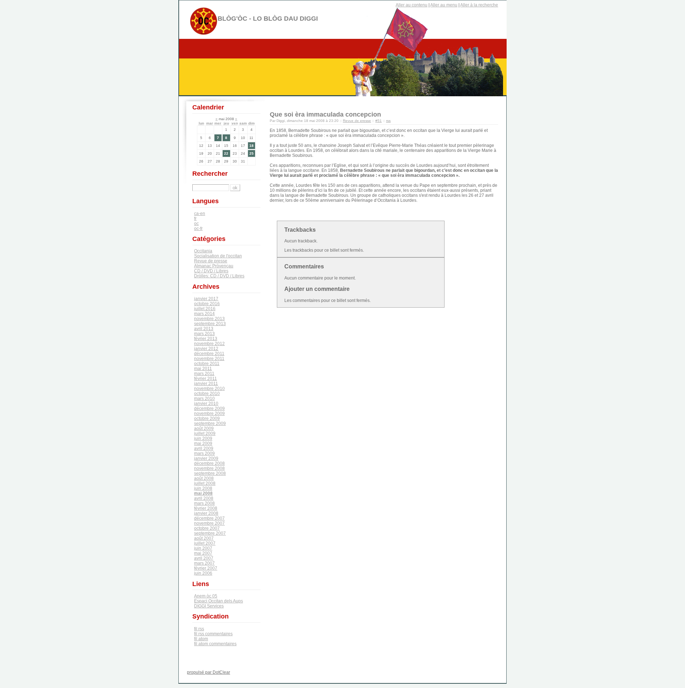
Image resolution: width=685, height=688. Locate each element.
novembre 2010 (209, 388)
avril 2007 (203, 558)
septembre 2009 (210, 423)
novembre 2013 (209, 318)
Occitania (203, 250)
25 (251, 153)
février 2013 (205, 338)
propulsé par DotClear (208, 672)
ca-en (199, 213)
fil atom (201, 638)
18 (251, 146)
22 (226, 153)
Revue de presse (357, 121)
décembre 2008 (209, 463)
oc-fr (198, 228)
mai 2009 (203, 443)
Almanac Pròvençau (213, 265)
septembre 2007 (210, 533)
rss (388, 121)
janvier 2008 (206, 513)
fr (195, 218)
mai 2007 (203, 553)
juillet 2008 (204, 483)
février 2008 (205, 508)
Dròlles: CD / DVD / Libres (219, 275)
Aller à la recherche (479, 4)
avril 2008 (203, 498)
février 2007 (205, 568)
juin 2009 (203, 438)
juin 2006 (203, 573)
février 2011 (205, 378)
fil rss (199, 628)
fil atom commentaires (215, 643)
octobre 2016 (207, 303)
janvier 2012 (206, 348)
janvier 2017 (206, 298)
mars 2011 (204, 373)
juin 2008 (203, 488)
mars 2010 (204, 398)
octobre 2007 (207, 528)
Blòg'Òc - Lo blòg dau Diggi (268, 18)
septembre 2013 (210, 323)
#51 (378, 121)
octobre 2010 (207, 393)
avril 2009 (203, 448)
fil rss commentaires (213, 633)
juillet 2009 (204, 433)
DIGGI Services (209, 606)
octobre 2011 (206, 363)
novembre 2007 (209, 523)
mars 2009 (204, 453)
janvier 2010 (206, 403)
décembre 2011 (209, 353)
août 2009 (204, 428)
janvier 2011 (206, 383)
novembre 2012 (209, 343)
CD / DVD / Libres (211, 270)
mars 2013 (204, 333)
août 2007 (204, 538)
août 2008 (204, 478)
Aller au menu (443, 4)
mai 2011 (203, 368)
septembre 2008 (210, 473)
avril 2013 (203, 328)
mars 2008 (204, 503)
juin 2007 (203, 548)
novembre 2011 (209, 358)
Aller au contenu (411, 4)
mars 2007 (204, 563)
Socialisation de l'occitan (218, 255)
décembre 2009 (209, 408)
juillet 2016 (204, 308)
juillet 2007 (204, 543)
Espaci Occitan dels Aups (218, 601)
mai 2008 (203, 493)
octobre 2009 (207, 418)
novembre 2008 (209, 468)
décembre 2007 (209, 518)
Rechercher (210, 173)
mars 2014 (204, 313)
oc (196, 223)
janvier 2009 (206, 458)
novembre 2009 (209, 413)
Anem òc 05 (205, 596)
